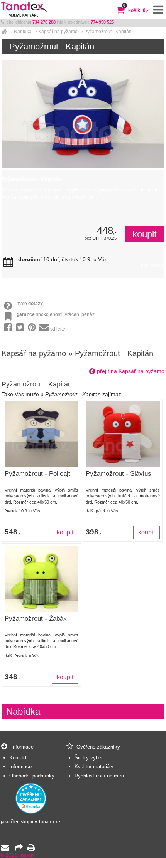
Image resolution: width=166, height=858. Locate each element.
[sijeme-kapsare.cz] (4, 31)
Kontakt (18, 758)
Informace (20, 766)
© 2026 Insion (17, 855)
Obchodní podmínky (31, 776)
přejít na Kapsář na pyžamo (129, 371)
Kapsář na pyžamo (58, 31)
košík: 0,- (135, 10)
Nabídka (23, 31)
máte (30, 303)
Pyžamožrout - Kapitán (108, 31)
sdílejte (57, 329)
